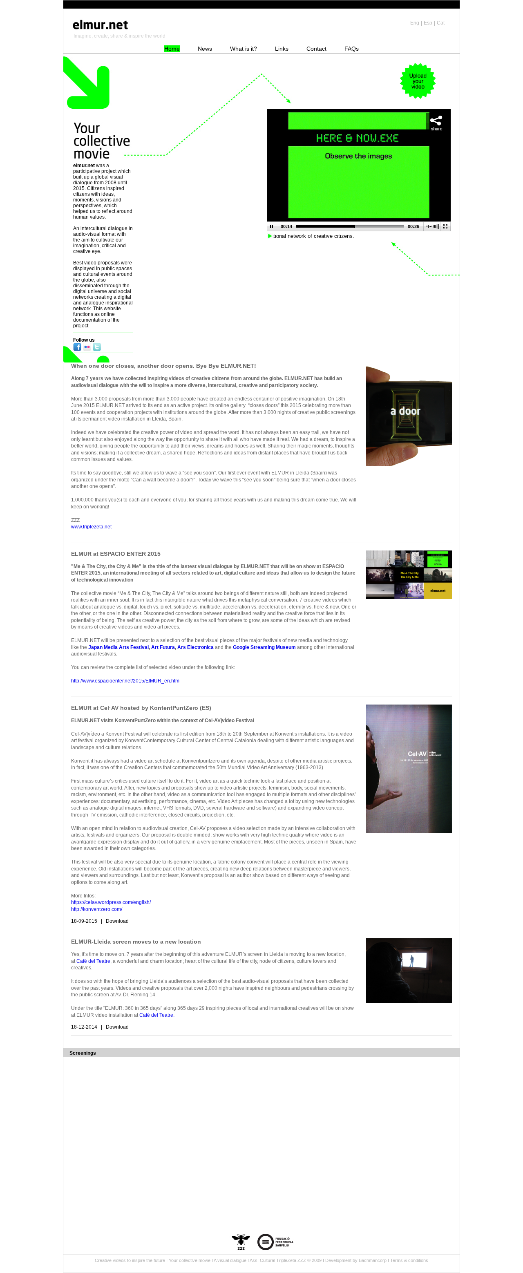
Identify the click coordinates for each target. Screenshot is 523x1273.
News (205, 48)
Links (281, 48)
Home (172, 48)
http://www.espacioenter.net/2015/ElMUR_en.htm (125, 681)
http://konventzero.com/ (96, 909)
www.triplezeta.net (91, 527)
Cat (441, 23)
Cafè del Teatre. (157, 1015)
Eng (414, 23)
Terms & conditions (409, 1260)
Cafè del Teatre (93, 961)
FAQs (351, 48)
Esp (428, 23)
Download (117, 921)
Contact (316, 48)
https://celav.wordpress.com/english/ (111, 902)
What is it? (243, 48)
